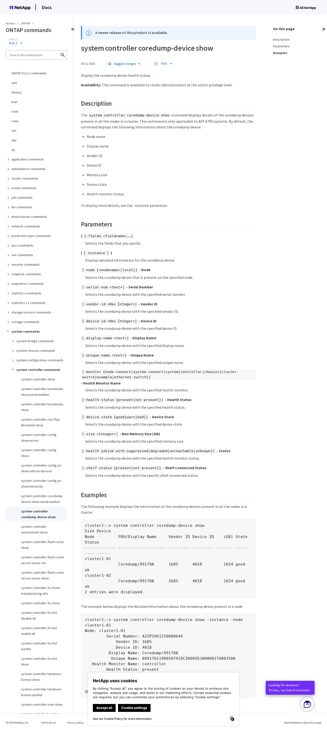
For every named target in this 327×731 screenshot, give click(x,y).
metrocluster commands (29, 216)
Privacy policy (75, 722)
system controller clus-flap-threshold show (41, 422)
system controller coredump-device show (38, 514)
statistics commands (26, 293)
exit (14, 83)
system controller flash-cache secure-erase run (42, 560)
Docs (47, 7)
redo (14, 111)
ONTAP (25, 23)
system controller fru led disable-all (39, 615)
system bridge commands (35, 341)
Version (13, 39)
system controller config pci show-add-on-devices (41, 468)
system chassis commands (35, 350)
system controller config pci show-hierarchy (41, 483)
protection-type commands (31, 236)
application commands (27, 159)
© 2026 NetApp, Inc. (17, 722)
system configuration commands (39, 360)
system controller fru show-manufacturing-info (41, 591)
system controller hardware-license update (41, 692)
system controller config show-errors (38, 438)
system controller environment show (34, 529)
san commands (22, 255)
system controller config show (38, 453)
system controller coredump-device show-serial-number (42, 499)
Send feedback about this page (302, 722)
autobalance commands (28, 169)
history (16, 92)
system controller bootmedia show (42, 407)
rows (15, 121)
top (14, 140)
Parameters (281, 46)
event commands (23, 188)
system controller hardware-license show (41, 677)
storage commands (25, 322)
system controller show (38, 379)
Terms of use (48, 722)
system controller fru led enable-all (39, 631)
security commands (25, 264)
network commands (25, 226)
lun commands (21, 207)
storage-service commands (31, 312)
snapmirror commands (27, 283)
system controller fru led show (39, 661)
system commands (25, 331)
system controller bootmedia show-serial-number (42, 392)
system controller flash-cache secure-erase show (42, 575)
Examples (280, 53)
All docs (10, 23)
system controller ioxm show (41, 704)
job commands (22, 197)
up (13, 150)
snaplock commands (26, 274)
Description (281, 39)
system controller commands (38, 370)
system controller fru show (40, 603)
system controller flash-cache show (42, 545)
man (14, 102)
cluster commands (24, 178)
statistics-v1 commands (28, 303)
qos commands (22, 245)
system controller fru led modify (39, 646)
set (13, 130)
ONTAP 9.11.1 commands (28, 73)
